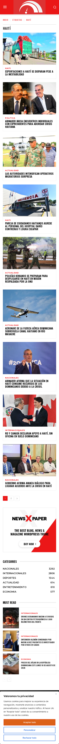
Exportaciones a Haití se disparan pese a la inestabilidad (29, 73)
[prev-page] (4, 680)
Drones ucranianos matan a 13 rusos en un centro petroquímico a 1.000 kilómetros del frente (37, 619)
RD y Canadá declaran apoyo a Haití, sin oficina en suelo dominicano (29, 434)
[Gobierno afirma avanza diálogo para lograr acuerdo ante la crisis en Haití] (29, 460)
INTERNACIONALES (15, 430)
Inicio (5, 19)
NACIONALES (12, 378)
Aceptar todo (29, 722)
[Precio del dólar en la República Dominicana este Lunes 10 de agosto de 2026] (11, 663)
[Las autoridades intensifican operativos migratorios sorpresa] (29, 151)
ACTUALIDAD (12, 170)
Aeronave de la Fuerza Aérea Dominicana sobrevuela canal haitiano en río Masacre (29, 331)
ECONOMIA (26, 659)
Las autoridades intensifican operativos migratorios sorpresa (29, 175)
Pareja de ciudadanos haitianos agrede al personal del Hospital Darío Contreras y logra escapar (28, 226)
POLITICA (10, 118)
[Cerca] (56, 694)
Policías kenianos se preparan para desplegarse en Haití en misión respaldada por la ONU (26, 278)
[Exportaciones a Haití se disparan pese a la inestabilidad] (29, 49)
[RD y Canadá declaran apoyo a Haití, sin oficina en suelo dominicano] (29, 411)
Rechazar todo (29, 738)
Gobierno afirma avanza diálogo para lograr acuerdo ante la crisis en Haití (28, 484)
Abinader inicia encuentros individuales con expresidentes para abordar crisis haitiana (29, 124)
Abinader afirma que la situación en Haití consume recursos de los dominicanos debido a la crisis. (26, 384)
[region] (29, 717)
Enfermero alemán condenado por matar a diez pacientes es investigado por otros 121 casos (38, 642)
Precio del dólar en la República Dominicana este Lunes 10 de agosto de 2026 (38, 665)
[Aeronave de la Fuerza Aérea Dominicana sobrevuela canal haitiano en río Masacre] (29, 306)
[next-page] (17, 498)
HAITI (8, 68)
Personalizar (29, 730)
